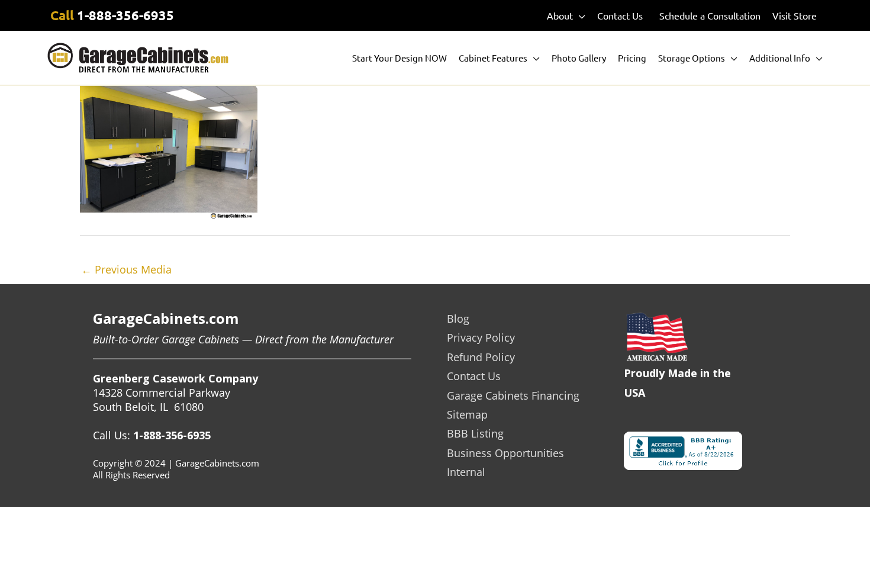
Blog (458, 318)
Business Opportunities (505, 453)
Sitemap (467, 414)
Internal (466, 472)
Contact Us (474, 376)
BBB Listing (475, 433)
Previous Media (126, 269)
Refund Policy (481, 357)
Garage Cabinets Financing (513, 395)
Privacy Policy (481, 337)
